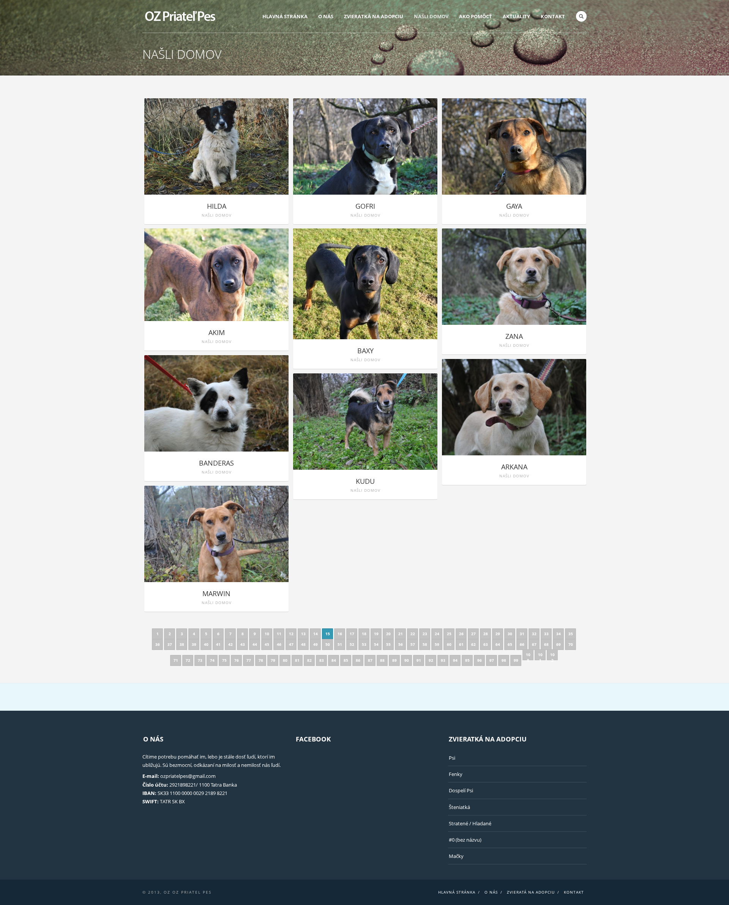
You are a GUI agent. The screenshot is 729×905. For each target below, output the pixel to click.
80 (285, 660)
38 (182, 644)
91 (419, 660)
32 (534, 633)
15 (327, 633)
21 (400, 633)
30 (510, 633)
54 (376, 644)
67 (534, 644)
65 (510, 644)
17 (352, 633)
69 (558, 644)
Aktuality (516, 16)
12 (291, 633)
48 (303, 644)
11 (279, 633)
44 (254, 644)
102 (552, 656)
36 (157, 644)
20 (388, 633)
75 (224, 660)
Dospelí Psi (461, 790)
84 (333, 660)
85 (346, 660)
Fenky (455, 774)
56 (400, 644)
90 (406, 660)
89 (394, 660)
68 (546, 644)
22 (412, 633)
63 (485, 644)
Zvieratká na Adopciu (373, 16)
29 (497, 633)
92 (431, 660)
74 (212, 660)
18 (364, 633)
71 (176, 660)
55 (388, 644)
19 (376, 633)
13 (303, 633)
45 (267, 644)
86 (358, 660)
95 (467, 660)
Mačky (456, 856)
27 (473, 633)
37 (169, 644)
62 (473, 644)
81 (297, 660)
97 (491, 660)
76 (236, 660)
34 (558, 633)
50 (327, 644)
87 (370, 660)
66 (522, 644)
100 (528, 656)
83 (321, 660)
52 (352, 644)
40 (206, 644)
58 (425, 644)
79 (273, 660)
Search (581, 16)
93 (443, 660)
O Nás (325, 16)
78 (261, 660)
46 (279, 644)
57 (412, 644)
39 (194, 644)
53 (364, 644)
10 (267, 633)
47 (291, 644)
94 (455, 660)
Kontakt (553, 16)
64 (497, 644)
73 (200, 660)
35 (570, 633)
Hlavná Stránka (285, 16)
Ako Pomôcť (475, 16)
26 (461, 633)
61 (461, 644)
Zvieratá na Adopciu (531, 892)
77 (248, 660)
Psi (452, 757)
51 (340, 644)
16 (340, 633)
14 (315, 633)
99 (516, 660)
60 (449, 644)
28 (485, 633)
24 (437, 633)
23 (425, 633)
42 (230, 644)
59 (437, 644)
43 (242, 644)
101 (540, 656)
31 (522, 633)
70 (570, 644)
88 (382, 660)
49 (315, 644)
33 (546, 633)
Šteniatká (459, 807)
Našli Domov (431, 16)
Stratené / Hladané (470, 823)
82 (309, 660)
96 (479, 660)
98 (504, 660)
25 (449, 633)
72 (188, 660)
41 (218, 644)
